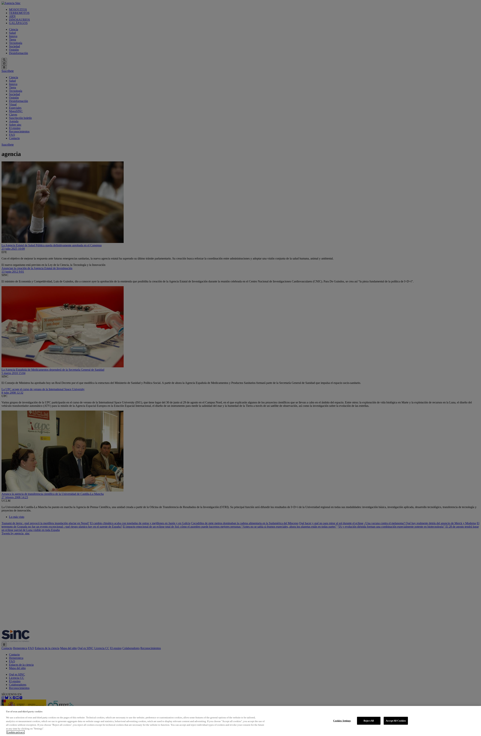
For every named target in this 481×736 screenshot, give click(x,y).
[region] (240, 721)
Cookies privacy (15, 732)
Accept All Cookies (396, 720)
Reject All (369, 720)
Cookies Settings (342, 720)
